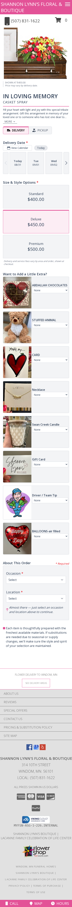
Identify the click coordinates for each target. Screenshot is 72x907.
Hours (62, 903)
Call (13, 903)
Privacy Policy (19, 885)
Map (37, 903)
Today (41, 148)
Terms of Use (36, 892)
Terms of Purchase (47, 885)
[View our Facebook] (29, 749)
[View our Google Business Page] (36, 749)
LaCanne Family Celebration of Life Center (36, 838)
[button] (61, 21)
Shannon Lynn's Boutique (35, 834)
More (8, 121)
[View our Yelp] (43, 749)
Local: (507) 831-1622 (36, 777)
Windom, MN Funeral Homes (36, 866)
